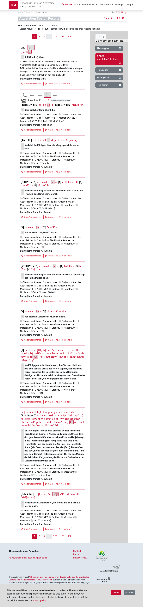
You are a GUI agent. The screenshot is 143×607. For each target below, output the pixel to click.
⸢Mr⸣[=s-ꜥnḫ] (28, 497)
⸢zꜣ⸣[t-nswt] (40, 494)
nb (45, 415)
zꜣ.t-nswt (37, 140)
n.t (44, 140)
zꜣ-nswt (29, 227)
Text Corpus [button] (105, 4)
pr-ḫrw (25, 412)
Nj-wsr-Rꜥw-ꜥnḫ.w (57, 311)
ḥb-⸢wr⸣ (60, 418)
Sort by (100, 36)
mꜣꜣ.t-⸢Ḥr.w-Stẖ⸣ (70, 350)
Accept (116, 592)
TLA (13, 5)
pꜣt (43, 412)
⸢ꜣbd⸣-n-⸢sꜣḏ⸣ (28, 422)
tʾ (35, 412)
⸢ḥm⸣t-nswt (38, 425)
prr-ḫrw (52, 415)
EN (113, 12)
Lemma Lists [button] (88, 4)
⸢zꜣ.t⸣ (54, 350)
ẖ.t (29, 52)
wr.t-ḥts (25, 353)
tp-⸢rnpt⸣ (26, 418)
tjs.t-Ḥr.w (69, 266)
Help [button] (129, 4)
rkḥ (67, 418)
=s (59, 350)
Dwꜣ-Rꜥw (52, 227)
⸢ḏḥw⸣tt (35, 418)
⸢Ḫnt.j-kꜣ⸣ (77, 104)
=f (42, 104)
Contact (77, 551)
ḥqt (39, 412)
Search (29, 12)
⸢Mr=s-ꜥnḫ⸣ (51, 425)
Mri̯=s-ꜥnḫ (71, 140)
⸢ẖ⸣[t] (56, 494)
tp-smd (47, 422)
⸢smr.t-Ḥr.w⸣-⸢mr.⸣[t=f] (56, 356)
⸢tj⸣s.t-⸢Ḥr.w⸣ (37, 353)
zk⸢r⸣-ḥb (50, 418)
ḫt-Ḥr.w (72, 353)
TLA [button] (76, 4)
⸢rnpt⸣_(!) (77, 415)
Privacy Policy (80, 557)
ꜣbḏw (72, 412)
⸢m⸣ (70, 415)
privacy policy (39, 600)
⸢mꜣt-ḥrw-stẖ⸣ (72, 494)
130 (70, 36)
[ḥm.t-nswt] (77, 356)
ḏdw (63, 412)
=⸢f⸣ (40, 356)
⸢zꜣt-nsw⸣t (57, 422)
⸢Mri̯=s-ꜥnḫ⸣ (27, 360)
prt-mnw (75, 418)
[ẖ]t (71, 422)
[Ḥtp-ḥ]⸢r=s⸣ (44, 350)
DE (117, 12)
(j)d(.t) (24, 52)
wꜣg (43, 418)
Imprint (76, 554)
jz (49, 412)
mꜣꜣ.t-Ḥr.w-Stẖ (70, 182)
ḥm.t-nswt (59, 140)
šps (65, 415)
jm (58, 415)
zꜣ (40, 104)
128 (55, 36)
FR (122, 12)
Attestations (41, 12)
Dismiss (129, 592)
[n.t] (29, 356)
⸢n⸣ (50, 494)
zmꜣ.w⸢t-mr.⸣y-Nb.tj (56, 353)
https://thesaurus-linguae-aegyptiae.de (28, 557)
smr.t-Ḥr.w (27, 185)
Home (20, 12)
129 (62, 36)
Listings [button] (119, 4)
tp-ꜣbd (38, 422)
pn (55, 412)
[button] (108, 18)
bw (41, 415)
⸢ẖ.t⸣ (35, 356)
